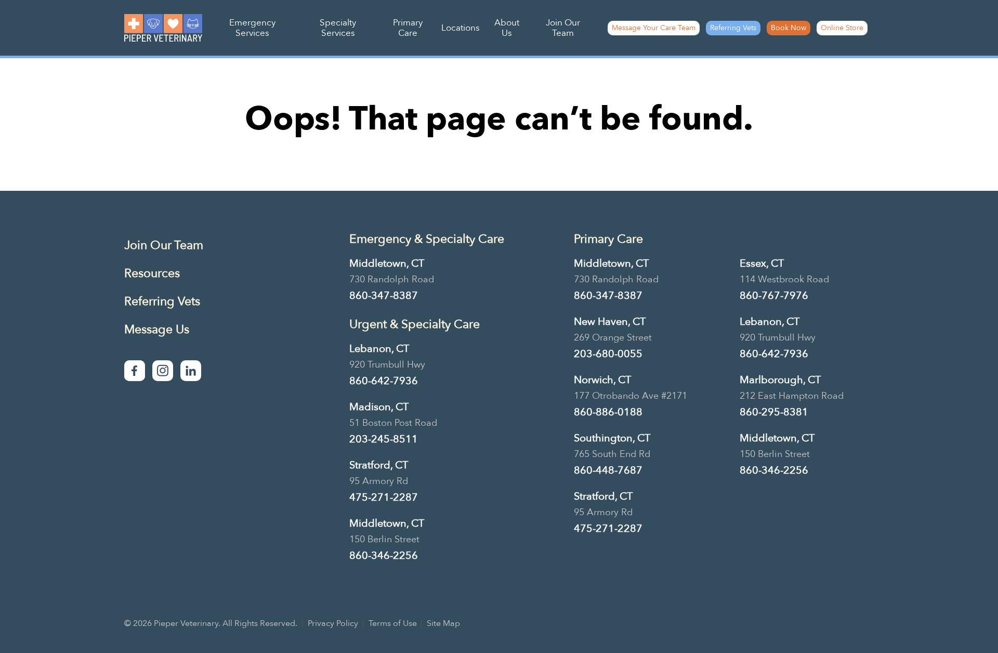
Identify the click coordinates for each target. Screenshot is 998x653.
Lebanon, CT (379, 349)
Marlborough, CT (780, 380)
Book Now (788, 28)
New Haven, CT (610, 322)
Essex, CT (762, 263)
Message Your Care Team (653, 28)
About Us (506, 28)
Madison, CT (379, 407)
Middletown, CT (386, 263)
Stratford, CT (378, 465)
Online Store (842, 28)
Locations (460, 28)
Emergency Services (252, 28)
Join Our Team (563, 28)
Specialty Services (338, 28)
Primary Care (408, 28)
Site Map (443, 623)
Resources (152, 273)
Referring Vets (733, 28)
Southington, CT (612, 438)
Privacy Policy (333, 623)
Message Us (156, 329)
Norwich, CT (602, 380)
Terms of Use (393, 623)
